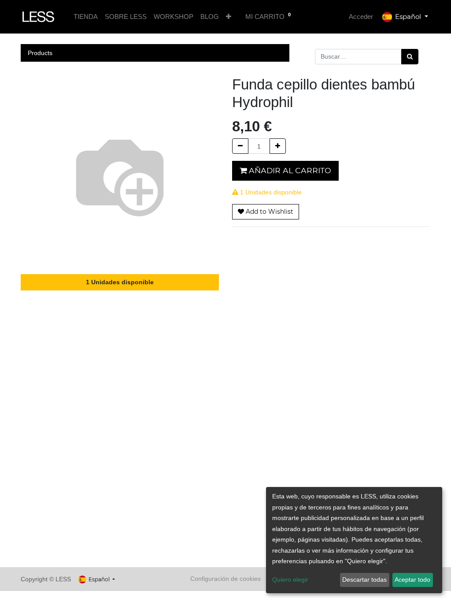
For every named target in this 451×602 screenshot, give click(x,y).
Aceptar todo (412, 579)
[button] (228, 17)
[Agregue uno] (278, 146)
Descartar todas (364, 579)
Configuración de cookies (225, 578)
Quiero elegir (290, 579)
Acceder (361, 16)
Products (40, 52)
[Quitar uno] (240, 146)
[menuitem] (85, 17)
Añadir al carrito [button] (289, 170)
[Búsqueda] (409, 56)
